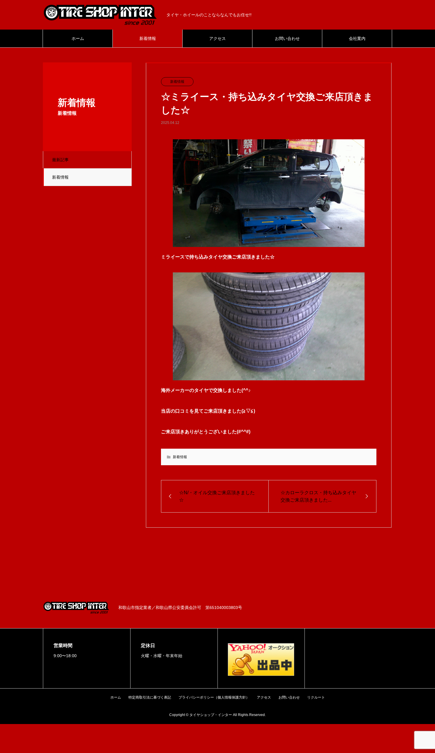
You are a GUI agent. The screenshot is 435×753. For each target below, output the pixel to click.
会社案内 (357, 38)
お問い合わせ (287, 38)
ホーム (78, 38)
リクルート (316, 697)
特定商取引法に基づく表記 (149, 697)
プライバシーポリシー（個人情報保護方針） (213, 697)
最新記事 (60, 159)
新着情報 (147, 38)
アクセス (217, 38)
